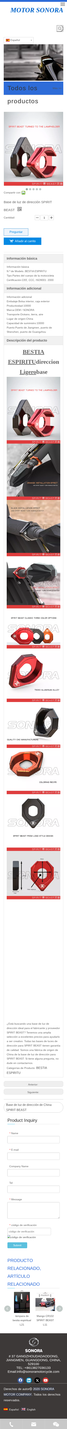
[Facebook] (20, 1380)
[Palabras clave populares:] (60, 28)
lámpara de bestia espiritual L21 (22, 1320)
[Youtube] (46, 1380)
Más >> (57, 88)
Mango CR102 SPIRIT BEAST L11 (45, 1320)
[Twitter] (37, 1380)
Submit (17, 1245)
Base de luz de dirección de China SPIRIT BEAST (29, 1107)
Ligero (28, 372)
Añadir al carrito (25, 241)
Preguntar (16, 232)
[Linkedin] (29, 1380)
